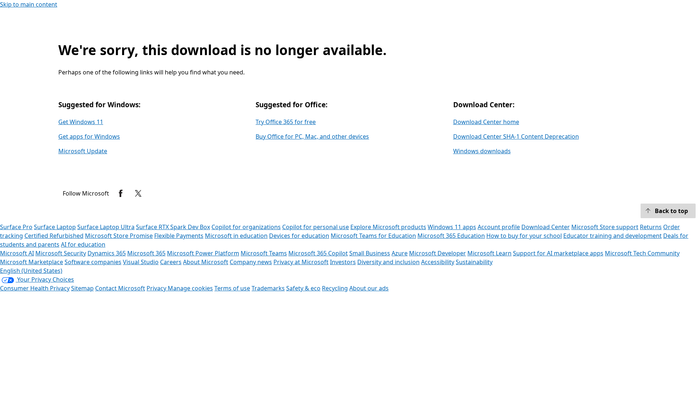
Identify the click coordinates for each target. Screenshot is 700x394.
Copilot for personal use (315, 227)
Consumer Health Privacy (35, 288)
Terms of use (232, 288)
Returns (651, 227)
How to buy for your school (524, 236)
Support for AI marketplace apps (558, 253)
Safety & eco (303, 288)
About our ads (369, 288)
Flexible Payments (178, 236)
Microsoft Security (60, 253)
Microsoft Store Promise (119, 236)
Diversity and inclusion (388, 262)
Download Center (545, 227)
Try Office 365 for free (286, 122)
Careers (171, 262)
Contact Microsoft (120, 288)
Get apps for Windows (89, 136)
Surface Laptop (55, 227)
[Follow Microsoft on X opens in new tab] (138, 193)
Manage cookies (190, 288)
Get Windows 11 (80, 122)
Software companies (93, 262)
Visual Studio (141, 262)
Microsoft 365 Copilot (318, 253)
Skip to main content (28, 4)
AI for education (83, 244)
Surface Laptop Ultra (106, 227)
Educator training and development (612, 236)
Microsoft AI (17, 253)
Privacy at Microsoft (300, 262)
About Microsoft (205, 262)
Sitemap (82, 288)
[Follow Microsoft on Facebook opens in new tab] (121, 193)
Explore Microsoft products (388, 227)
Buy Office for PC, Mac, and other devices (312, 136)
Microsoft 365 (146, 253)
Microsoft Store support (604, 227)
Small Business (369, 253)
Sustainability (474, 262)
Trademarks (268, 288)
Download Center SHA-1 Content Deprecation (516, 136)
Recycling (335, 288)
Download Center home (486, 122)
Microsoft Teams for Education (373, 236)
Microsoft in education (236, 236)
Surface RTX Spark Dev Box (173, 227)
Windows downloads (482, 151)
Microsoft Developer (437, 253)
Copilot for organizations (246, 227)
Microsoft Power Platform (203, 253)
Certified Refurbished (53, 236)
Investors (343, 262)
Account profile (499, 227)
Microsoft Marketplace (31, 262)
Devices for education (299, 236)
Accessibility (437, 262)
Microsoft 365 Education (451, 236)
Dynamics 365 (107, 253)
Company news (251, 262)
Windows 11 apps (452, 227)
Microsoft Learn (489, 253)
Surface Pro (16, 227)
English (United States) (31, 271)
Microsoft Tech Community (642, 253)
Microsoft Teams (264, 253)
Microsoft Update (82, 151)
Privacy (157, 288)
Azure (400, 253)
